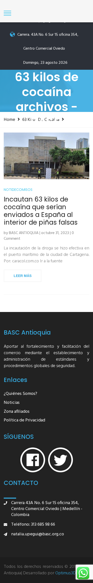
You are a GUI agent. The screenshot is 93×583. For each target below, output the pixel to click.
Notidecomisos (18, 190)
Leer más (22, 276)
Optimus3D (65, 573)
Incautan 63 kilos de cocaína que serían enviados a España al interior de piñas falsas (41, 211)
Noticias (12, 403)
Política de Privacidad (24, 420)
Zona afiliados (17, 412)
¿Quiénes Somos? (20, 394)
